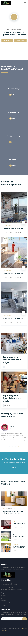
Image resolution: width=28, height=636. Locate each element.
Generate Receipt (6, 603)
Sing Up (14, 467)
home (14, 521)
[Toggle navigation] (25, 3)
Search (3, 598)
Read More (13, 95)
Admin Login (7, 40)
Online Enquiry (20, 40)
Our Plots (3, 605)
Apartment (5, 508)
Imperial (3, 596)
